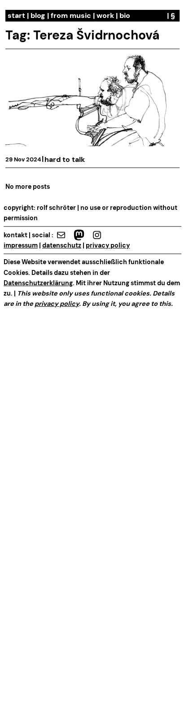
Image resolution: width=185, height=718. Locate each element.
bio (124, 15)
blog (38, 15)
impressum (21, 245)
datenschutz (61, 245)
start (16, 15)
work (105, 15)
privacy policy (108, 245)
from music (71, 15)
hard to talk (64, 159)
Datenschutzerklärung (38, 283)
